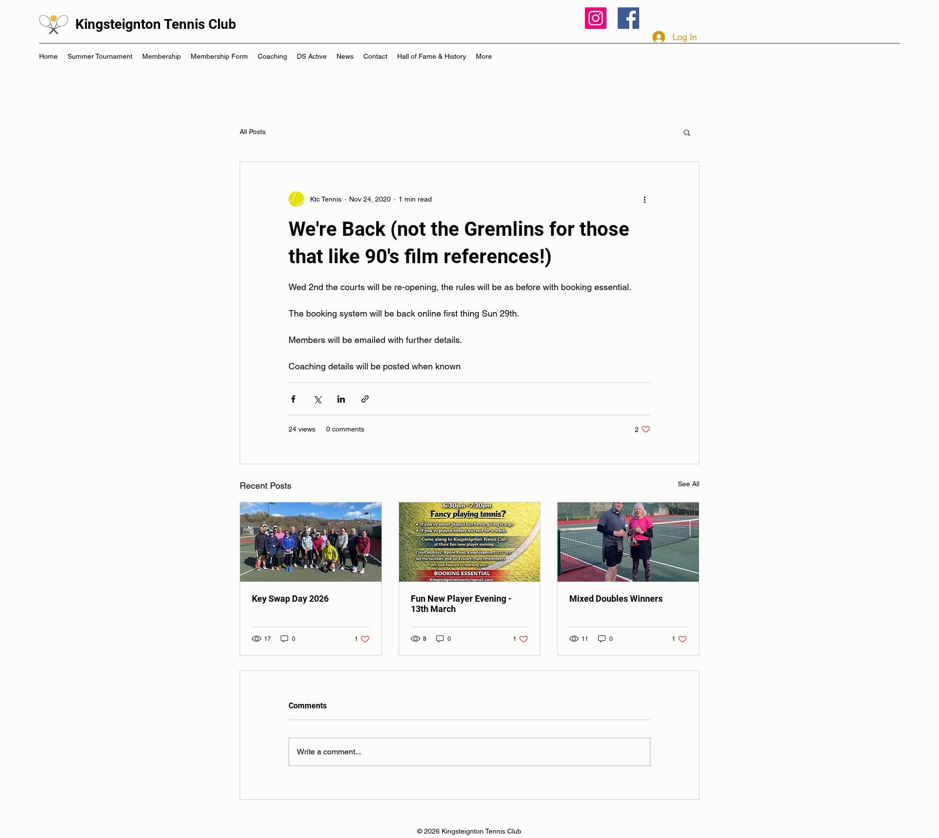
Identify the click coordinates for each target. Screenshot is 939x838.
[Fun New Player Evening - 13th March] (469, 542)
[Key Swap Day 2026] (310, 542)
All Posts (253, 132)
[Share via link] (365, 399)
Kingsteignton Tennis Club (155, 24)
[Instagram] (595, 18)
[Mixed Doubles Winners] (628, 542)
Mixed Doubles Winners (616, 598)
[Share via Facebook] (293, 399)
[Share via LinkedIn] (341, 399)
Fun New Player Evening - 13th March (461, 603)
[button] (687, 132)
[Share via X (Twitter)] (317, 399)
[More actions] (644, 199)
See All (688, 484)
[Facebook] (628, 18)
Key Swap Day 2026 (290, 598)
